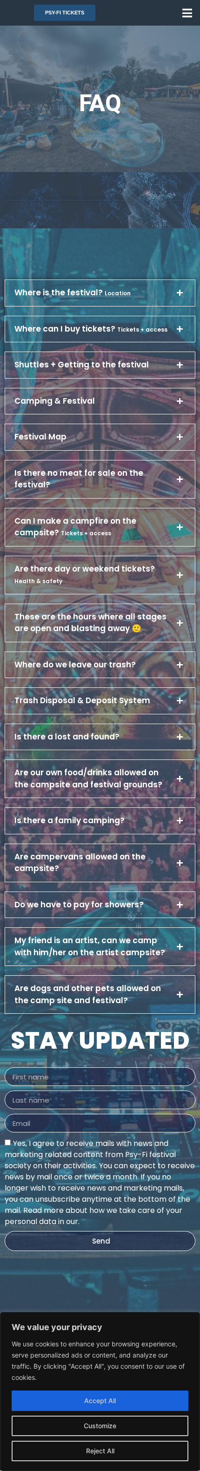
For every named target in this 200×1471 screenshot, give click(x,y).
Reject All (100, 1451)
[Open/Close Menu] (187, 13)
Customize (100, 1426)
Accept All (100, 1400)
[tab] (100, 293)
